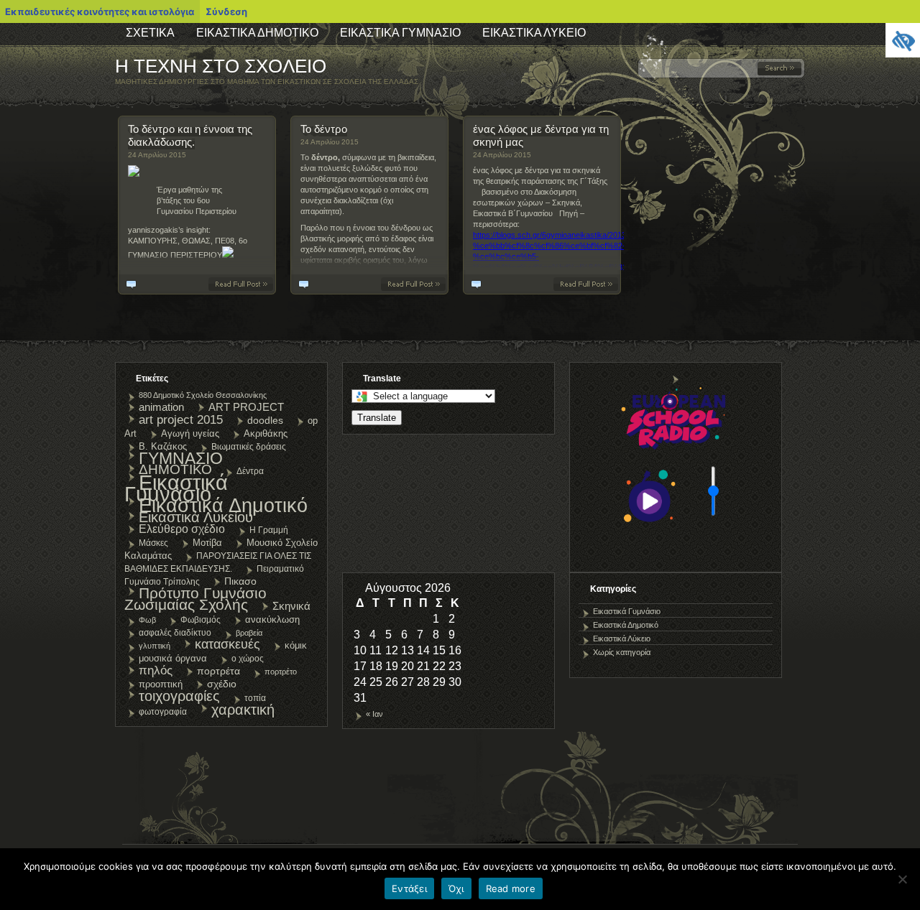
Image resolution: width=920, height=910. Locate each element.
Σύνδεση (226, 11)
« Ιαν (374, 714)
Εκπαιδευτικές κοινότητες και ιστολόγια (99, 11)
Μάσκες (153, 543)
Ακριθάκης (266, 433)
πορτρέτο (280, 671)
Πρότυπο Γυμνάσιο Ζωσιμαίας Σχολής (195, 599)
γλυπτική (154, 645)
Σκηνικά (291, 606)
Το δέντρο (323, 129)
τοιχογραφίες (179, 696)
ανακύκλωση (272, 619)
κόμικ (296, 645)
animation (161, 407)
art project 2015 (181, 419)
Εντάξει (409, 888)
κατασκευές (227, 644)
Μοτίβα (207, 542)
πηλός (155, 670)
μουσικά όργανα (173, 658)
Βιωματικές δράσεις (248, 447)
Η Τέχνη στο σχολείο (220, 66)
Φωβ (147, 620)
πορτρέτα (218, 671)
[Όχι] (902, 879)
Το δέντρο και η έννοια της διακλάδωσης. (190, 135)
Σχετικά (150, 33)
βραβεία (249, 632)
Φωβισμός (200, 620)
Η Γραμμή (268, 530)
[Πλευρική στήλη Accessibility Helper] (903, 40)
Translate (376, 417)
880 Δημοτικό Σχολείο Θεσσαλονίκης (203, 395)
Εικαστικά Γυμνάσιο (400, 33)
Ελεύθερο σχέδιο (182, 529)
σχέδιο (221, 684)
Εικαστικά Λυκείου (196, 517)
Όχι (456, 888)
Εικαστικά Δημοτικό (257, 33)
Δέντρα (250, 471)
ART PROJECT (246, 407)
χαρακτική (243, 710)
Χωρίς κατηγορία (621, 652)
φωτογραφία (163, 712)
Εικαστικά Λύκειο (534, 33)
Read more (510, 888)
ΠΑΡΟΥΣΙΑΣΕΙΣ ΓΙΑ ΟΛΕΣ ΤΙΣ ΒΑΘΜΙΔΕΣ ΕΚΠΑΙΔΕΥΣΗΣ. (217, 562)
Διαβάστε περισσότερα (243, 284)
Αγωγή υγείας (190, 433)
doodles (265, 420)
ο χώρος (247, 659)
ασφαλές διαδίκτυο (175, 633)
